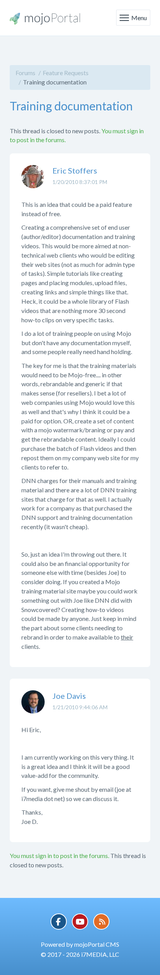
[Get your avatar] (33, 182)
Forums (25, 72)
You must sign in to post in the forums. (59, 855)
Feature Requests (66, 72)
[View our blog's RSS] (101, 921)
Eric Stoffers (74, 170)
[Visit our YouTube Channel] (80, 921)
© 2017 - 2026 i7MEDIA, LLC (80, 954)
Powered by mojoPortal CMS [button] (80, 944)
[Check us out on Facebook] (58, 921)
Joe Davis (69, 695)
